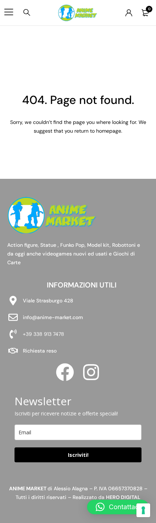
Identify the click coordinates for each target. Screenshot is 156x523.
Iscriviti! (78, 454)
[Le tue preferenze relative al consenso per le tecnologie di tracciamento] (143, 510)
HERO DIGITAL (123, 497)
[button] (118, 507)
